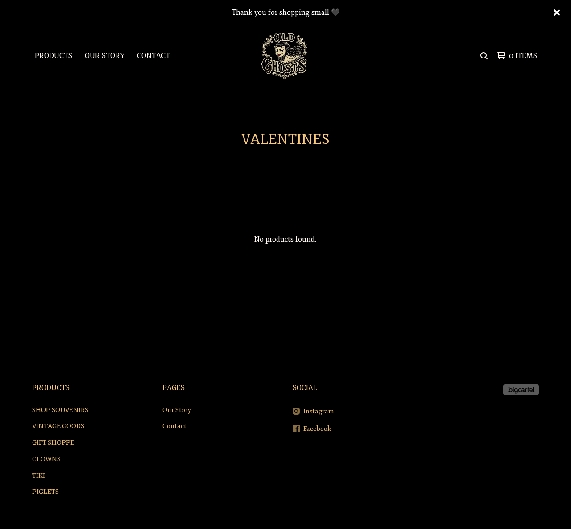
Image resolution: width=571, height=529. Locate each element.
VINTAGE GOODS (58, 426)
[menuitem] (53, 56)
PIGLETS (45, 491)
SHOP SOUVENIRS (60, 410)
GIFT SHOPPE (53, 442)
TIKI (38, 475)
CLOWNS (46, 459)
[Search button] (484, 55)
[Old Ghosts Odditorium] (284, 55)
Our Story (104, 55)
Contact (153, 55)
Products (53, 55)
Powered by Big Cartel (521, 389)
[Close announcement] (557, 12)
